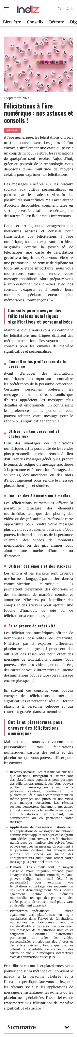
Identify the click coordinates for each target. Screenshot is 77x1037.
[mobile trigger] (7, 9)
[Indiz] (28, 9)
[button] (67, 1027)
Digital (12, 130)
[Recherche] (59, 9)
